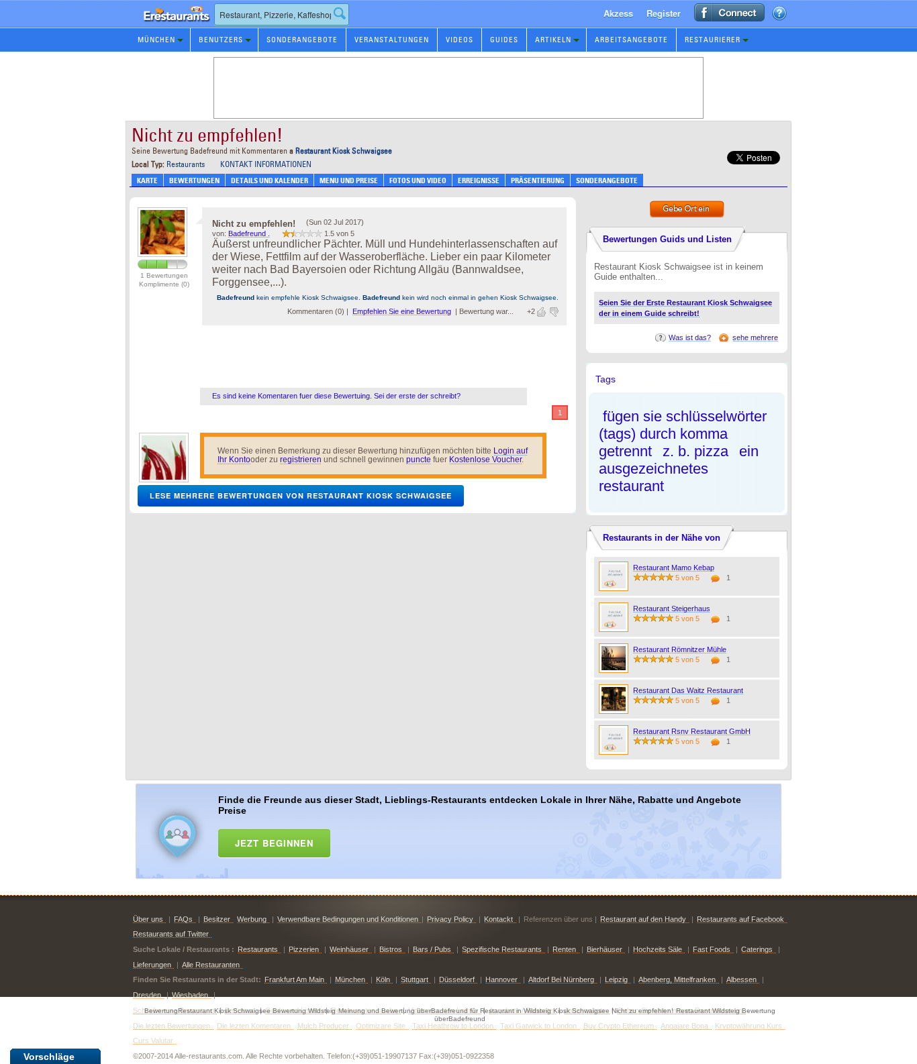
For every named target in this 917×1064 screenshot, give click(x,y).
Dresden (147, 995)
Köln (383, 979)
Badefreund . (249, 233)
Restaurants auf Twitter (171, 934)
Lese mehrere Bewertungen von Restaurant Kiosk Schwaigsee (301, 495)
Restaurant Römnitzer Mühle (679, 649)
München (156, 39)
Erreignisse (478, 180)
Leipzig (616, 979)
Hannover (501, 979)
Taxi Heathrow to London (452, 1026)
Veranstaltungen (391, 39)
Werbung (252, 919)
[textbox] (281, 14)
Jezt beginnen (274, 843)
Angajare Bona (684, 1026)
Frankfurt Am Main (294, 979)
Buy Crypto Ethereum (618, 1026)
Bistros (390, 949)
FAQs (183, 919)
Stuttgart (414, 979)
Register (663, 13)
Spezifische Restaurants (502, 949)
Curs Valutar (153, 1040)
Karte (147, 180)
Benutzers (221, 39)
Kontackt (498, 919)
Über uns (148, 919)
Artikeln (553, 39)
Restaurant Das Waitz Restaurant (688, 690)
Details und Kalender (269, 180)
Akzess (618, 13)
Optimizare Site (380, 1026)
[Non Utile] (553, 312)
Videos (459, 39)
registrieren (301, 459)
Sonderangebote (302, 39)
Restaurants (185, 164)
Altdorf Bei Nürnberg (561, 979)
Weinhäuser (349, 949)
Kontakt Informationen (265, 164)
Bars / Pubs (432, 949)
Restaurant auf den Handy (643, 919)
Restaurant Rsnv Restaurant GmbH (692, 731)
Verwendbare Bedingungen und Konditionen (347, 919)
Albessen (741, 979)
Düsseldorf (457, 979)
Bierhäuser (604, 949)
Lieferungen (152, 965)
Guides (504, 39)
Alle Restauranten (211, 965)
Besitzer (216, 919)
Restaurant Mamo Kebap (673, 568)
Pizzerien (304, 949)
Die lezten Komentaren (254, 1026)
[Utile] (542, 312)
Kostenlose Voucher (485, 459)
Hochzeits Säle (657, 949)
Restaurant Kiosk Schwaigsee (343, 151)
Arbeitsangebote (631, 39)
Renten (564, 949)
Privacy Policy (450, 919)
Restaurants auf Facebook (740, 919)
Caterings (757, 949)
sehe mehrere (755, 337)
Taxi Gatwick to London (538, 1026)
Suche (340, 13)
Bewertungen (194, 180)
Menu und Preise (349, 180)
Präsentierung (538, 180)
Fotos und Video (417, 180)
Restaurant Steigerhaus (671, 608)
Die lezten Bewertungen (171, 1026)
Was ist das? (690, 337)
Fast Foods (711, 949)
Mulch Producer (323, 1026)
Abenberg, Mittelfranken (677, 979)
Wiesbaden (190, 995)
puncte (418, 459)
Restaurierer (712, 39)
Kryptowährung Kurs (748, 1026)
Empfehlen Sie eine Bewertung (401, 311)
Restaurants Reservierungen (173, 26)
